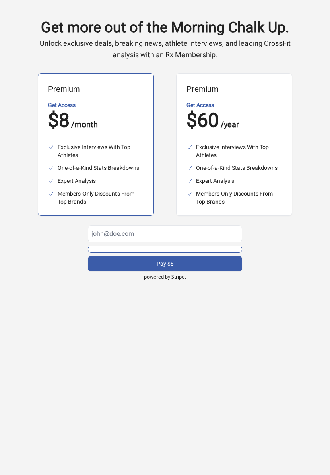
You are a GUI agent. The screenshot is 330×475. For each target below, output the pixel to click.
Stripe (178, 276)
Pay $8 (165, 263)
